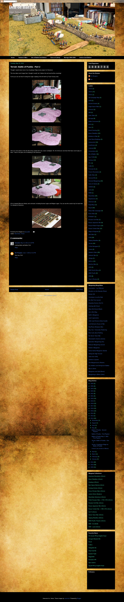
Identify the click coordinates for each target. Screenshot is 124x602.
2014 (92, 413)
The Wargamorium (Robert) (96, 362)
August (94, 423)
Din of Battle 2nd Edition (39, 57)
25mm (90, 94)
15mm (90, 91)
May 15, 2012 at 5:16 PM (27, 243)
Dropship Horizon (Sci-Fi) (96, 303)
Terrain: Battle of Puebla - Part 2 (25, 67)
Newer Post (14, 289)
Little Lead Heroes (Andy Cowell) (98, 321)
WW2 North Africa (94, 270)
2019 (92, 401)
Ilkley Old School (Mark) (95, 309)
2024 (92, 388)
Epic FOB (91, 157)
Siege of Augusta (93, 231)
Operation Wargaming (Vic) (96, 341)
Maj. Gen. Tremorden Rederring (98, 330)
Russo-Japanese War (95, 222)
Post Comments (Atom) (50, 295)
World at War (92, 264)
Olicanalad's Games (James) (97, 339)
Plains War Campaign (95, 210)
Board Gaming (93, 130)
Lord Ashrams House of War (97, 324)
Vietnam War (92, 255)
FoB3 (90, 166)
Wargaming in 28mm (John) (96, 374)
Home (13, 57)
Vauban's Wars (22, 57)
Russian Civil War (93, 219)
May (93, 428)
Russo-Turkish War (94, 228)
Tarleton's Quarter (94, 359)
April (93, 451)
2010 (92, 464)
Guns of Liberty (55, 57)
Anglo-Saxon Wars (94, 106)
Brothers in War (93, 136)
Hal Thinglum (18, 253)
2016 (92, 408)
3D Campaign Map (94, 97)
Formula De (92, 169)
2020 (92, 398)
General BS (92, 178)
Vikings (91, 258)
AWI (90, 112)
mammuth (67, 598)
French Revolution (94, 172)
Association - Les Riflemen (96, 288)
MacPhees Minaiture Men (96, 327)
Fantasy (91, 160)
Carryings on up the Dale (96, 297)
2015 (92, 411)
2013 (92, 415)
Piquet (90, 207)
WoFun (91, 261)
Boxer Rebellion (93, 133)
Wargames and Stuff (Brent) (97, 371)
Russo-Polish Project (94, 225)
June (93, 425)
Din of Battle (22, 7)
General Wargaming (94, 181)
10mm (90, 88)
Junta (90, 190)
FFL (90, 163)
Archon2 (91, 109)
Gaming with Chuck (94, 306)
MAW (90, 193)
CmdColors (92, 145)
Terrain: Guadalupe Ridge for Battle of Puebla (100, 445)
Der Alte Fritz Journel (95, 300)
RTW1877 (91, 216)
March (94, 454)
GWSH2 (91, 187)
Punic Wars (92, 213)
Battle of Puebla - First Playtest (100, 434)
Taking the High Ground (95, 353)
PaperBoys (92, 204)
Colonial (91, 148)
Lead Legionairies (94, 318)
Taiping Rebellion (93, 240)
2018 (92, 403)
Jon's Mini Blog (93, 312)
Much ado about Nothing (96, 333)
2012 (92, 418)
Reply (16, 247)
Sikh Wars (91, 234)
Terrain (23, 233)
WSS (90, 267)
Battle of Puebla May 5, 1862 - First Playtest (100, 437)
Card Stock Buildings (94, 139)
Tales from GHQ (93, 356)
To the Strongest (93, 246)
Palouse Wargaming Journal (97, 344)
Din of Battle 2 (93, 154)
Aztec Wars (92, 115)
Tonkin (90, 249)
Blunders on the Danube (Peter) (98, 291)
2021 (92, 396)
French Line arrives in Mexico (100, 448)
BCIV (90, 124)
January (94, 459)
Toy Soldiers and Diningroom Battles (99, 365)
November (95, 420)
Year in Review (93, 279)
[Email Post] (33, 231)
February (95, 456)
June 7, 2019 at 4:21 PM (29, 253)
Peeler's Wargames (94, 347)
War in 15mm (92, 368)
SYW (90, 237)
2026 (92, 383)
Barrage (91, 118)
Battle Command (93, 121)
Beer (90, 127)
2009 (92, 467)
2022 (92, 393)
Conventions (92, 151)
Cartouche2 (92, 142)
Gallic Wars (92, 175)
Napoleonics (92, 198)
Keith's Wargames (94, 315)
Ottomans (91, 201)
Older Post (79, 289)
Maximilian (17, 233)
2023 (92, 391)
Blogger (79, 598)
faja (91, 79)
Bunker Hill (92, 294)
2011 (92, 462)
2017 (92, 406)
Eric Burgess (94, 76)
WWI (90, 276)
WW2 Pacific (92, 273)
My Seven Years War (94, 336)
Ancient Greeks (93, 103)
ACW (90, 100)
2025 (92, 386)
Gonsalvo (17, 243)
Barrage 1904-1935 (70, 57)
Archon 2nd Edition (85, 57)
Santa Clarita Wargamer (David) (98, 350)
